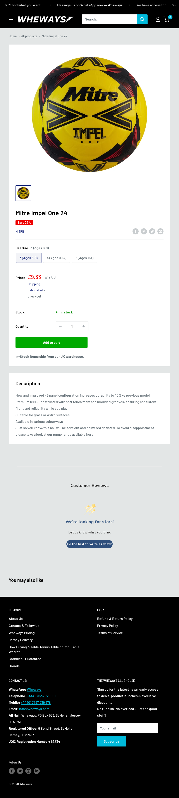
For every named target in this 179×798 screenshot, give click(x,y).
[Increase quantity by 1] (83, 326)
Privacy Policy (107, 625)
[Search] (142, 19)
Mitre (19, 231)
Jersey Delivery (21, 640)
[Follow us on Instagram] (28, 771)
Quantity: (22, 326)
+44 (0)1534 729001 (41, 696)
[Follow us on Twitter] (20, 771)
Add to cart (51, 342)
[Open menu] (11, 19)
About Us (16, 618)
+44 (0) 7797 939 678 (36, 702)
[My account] (158, 19)
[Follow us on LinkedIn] (37, 771)
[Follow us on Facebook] (12, 771)
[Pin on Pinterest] (144, 231)
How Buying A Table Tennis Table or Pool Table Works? (44, 649)
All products (29, 36)
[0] (166, 19)
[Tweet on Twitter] (152, 231)
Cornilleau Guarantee (25, 659)
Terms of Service (110, 633)
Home (13, 36)
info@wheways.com (34, 709)
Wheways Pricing (22, 633)
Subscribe (111, 741)
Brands (14, 666)
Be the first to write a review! (89, 544)
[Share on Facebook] (136, 231)
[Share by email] (160, 231)
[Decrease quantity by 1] (60, 326)
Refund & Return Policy (115, 618)
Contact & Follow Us (24, 625)
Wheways (34, 689)
